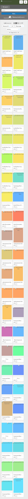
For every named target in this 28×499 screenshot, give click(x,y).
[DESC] (12, 26)
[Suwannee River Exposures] (7, 196)
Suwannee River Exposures (9, 205)
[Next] (18, 32)
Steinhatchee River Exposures (9, 89)
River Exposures (7, 340)
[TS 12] (7, 350)
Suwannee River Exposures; (20, 397)
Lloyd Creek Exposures (7, 51)
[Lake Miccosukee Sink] (7, 216)
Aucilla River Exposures (19, 128)
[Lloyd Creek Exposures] (7, 42)
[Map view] (22, 23)
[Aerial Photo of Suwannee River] (18, 196)
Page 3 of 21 (14, 32)
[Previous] (9, 32)
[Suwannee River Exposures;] (18, 389)
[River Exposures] (7, 331)
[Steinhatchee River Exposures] (7, 81)
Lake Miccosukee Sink (7, 224)
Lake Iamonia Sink (6, 243)
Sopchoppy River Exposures (20, 186)
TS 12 (7, 359)
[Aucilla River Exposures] (18, 119)
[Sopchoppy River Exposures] (18, 177)
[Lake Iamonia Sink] (7, 235)
